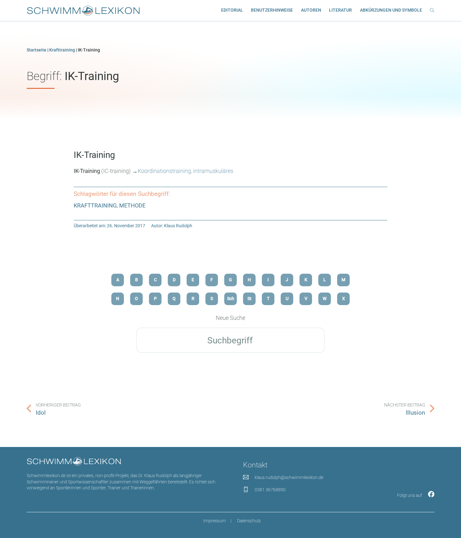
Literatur (340, 10)
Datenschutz (249, 520)
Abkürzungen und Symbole (391, 10)
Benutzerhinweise (272, 10)
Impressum (214, 520)
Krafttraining (62, 49)
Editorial (232, 10)
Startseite (36, 49)
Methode (132, 205)
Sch (230, 298)
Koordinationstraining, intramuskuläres (185, 171)
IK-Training (94, 155)
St (249, 298)
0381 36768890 (270, 489)
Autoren (311, 10)
